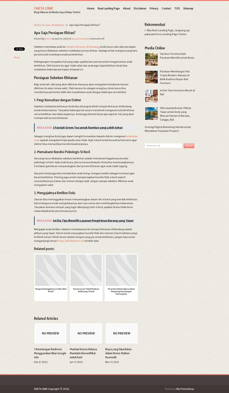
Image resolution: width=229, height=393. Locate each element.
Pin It (17, 57)
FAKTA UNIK (43, 8)
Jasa (47, 25)
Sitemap (188, 8)
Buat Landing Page (109, 8)
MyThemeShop (185, 388)
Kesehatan (58, 25)
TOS (177, 8)
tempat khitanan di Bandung (82, 46)
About (126, 8)
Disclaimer (140, 8)
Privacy (154, 8)
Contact (166, 8)
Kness (48, 38)
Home (90, 8)
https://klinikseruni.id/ (71, 240)
